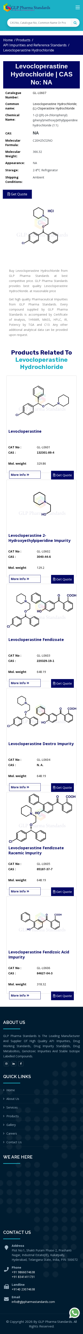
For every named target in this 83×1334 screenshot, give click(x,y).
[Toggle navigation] (78, 8)
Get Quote (63, 475)
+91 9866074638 (23, 1272)
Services (12, 1107)
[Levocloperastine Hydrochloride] (41, 226)
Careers (11, 1133)
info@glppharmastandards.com (33, 1302)
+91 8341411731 (23, 1277)
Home (8, 40)
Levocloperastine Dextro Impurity (41, 743)
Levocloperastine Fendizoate (36, 639)
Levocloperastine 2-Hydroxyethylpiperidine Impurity (39, 538)
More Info (19, 475)
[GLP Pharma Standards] (26, 7)
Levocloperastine (25, 431)
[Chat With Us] (74, 1313)
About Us (12, 1099)
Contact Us (14, 1142)
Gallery (11, 1125)
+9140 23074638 (23, 1289)
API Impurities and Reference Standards (35, 45)
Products (23, 40)
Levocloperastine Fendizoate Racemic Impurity (36, 850)
